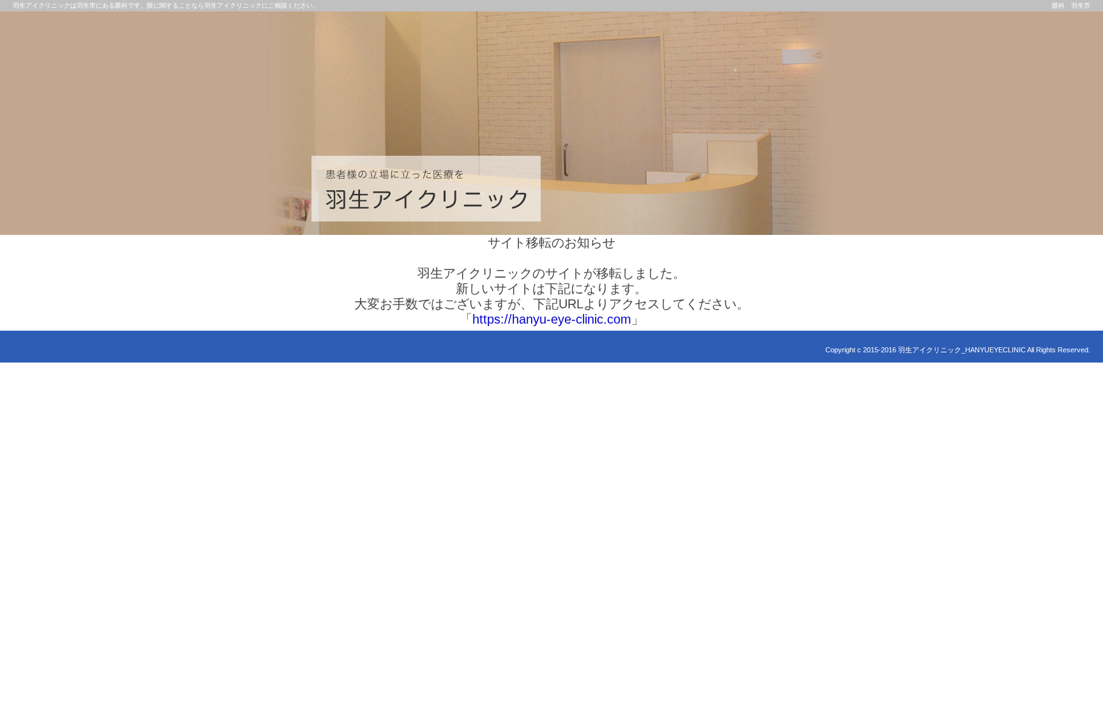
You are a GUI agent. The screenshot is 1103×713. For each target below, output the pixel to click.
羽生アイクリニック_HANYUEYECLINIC (962, 350)
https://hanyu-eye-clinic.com (551, 319)
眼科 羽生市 (1071, 5)
